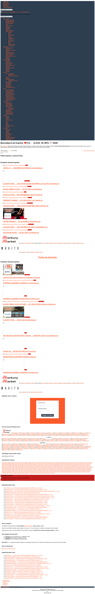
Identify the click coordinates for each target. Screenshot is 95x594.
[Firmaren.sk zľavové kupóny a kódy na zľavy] (40, 439)
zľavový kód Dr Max (71, 467)
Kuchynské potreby (10, 65)
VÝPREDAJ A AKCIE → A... (36, 509)
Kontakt (5, 584)
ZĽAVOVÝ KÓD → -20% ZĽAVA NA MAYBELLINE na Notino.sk (25, 206)
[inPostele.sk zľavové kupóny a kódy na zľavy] (31, 445)
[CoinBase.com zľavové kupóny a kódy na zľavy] (67, 439)
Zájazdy (7, 130)
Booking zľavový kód (57, 466)
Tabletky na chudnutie (13, 75)
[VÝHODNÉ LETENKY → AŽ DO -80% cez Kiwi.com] (16, 573)
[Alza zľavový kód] (20, 243)
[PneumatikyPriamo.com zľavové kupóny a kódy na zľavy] (69, 446)
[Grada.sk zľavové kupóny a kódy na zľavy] (78, 446)
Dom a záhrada (6, 59)
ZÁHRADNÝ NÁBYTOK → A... (44, 510)
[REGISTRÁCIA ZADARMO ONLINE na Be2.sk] (15, 354)
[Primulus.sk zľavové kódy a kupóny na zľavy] (86, 435)
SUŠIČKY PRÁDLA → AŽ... (35, 576)
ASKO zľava (15, 468)
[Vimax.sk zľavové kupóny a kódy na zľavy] (63, 443)
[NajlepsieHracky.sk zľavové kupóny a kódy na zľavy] (56, 445)
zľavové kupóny (82, 471)
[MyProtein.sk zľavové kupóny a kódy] (75, 433)
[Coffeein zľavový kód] (40, 252)
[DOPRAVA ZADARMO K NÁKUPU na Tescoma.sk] (18, 280)
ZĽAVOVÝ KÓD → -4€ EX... (41, 489)
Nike (9, 42)
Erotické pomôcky (10, 138)
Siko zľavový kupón (22, 470)
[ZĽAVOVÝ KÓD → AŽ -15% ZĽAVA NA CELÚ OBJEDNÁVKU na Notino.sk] (22, 494)
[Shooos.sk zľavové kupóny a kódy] (68, 434)
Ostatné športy (9, 100)
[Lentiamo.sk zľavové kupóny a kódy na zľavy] (60, 446)
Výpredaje (5, 5)
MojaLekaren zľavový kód (66, 470)
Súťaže (4, 582)
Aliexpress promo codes (41, 467)
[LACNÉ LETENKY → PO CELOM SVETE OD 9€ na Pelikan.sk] (19, 574)
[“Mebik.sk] (67, 448)
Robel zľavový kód (70, 469)
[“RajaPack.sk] (77, 448)
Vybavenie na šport (10, 94)
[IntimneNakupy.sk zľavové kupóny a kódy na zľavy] (15, 445)
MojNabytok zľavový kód (59, 464)
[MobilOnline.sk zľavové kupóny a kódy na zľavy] (39, 445)
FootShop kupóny (75, 466)
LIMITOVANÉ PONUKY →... (42, 507)
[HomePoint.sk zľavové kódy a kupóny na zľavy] (18, 439)
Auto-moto (5, 101)
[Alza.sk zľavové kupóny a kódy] (88, 433)
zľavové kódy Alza (28, 464)
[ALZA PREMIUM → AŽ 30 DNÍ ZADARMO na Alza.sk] (17, 578)
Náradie (7, 66)
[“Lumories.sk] (81, 447)
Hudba (7, 124)
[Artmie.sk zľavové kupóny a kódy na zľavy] (39, 440)
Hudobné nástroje (10, 125)
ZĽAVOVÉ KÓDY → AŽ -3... (53, 491)
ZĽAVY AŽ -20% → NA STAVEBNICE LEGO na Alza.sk (22, 195)
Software (8, 58)
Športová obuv (9, 92)
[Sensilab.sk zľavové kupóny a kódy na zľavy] (26, 447)
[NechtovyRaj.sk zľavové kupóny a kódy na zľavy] (51, 440)
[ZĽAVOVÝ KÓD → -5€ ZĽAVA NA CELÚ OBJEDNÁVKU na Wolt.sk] (20, 499)
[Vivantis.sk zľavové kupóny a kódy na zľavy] (57, 447)
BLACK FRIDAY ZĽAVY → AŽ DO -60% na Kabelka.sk (22, 189)
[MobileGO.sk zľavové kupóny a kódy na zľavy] (47, 439)
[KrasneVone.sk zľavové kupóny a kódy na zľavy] (57, 443)
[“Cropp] (72, 448)
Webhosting (8, 139)
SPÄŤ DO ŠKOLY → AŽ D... (39, 518)
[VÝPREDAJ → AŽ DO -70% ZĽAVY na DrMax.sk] (16, 515)
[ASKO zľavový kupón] (30, 243)
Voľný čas (5, 128)
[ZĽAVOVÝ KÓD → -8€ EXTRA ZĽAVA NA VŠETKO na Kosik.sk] (19, 500)
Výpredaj (29, 186)
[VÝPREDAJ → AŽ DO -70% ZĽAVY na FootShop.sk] (16, 571)
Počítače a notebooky (11, 50)
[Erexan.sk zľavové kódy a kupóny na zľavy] (11, 439)
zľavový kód (35, 473)
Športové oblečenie (10, 90)
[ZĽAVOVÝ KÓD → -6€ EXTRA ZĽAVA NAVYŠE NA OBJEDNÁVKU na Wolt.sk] (23, 496)
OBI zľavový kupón (16, 471)
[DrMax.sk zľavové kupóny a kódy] (69, 433)
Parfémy (8, 27)
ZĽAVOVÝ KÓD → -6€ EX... (48, 496)
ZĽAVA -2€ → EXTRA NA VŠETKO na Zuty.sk (19, 351)
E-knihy (7, 126)
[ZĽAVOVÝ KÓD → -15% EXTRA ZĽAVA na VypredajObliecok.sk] (19, 502)
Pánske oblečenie (10, 21)
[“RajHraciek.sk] (20, 448)
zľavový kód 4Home (80, 463)
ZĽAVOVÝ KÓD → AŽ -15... (46, 494)
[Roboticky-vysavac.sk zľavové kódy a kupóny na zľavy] (13, 435)
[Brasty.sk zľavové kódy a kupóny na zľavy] (30, 435)
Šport (4, 88)
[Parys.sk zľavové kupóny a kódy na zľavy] (53, 439)
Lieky (7, 77)
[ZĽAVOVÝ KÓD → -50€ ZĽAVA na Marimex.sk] (13, 317)
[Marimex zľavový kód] (62, 243)
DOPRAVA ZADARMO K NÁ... (33, 492)
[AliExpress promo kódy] (43, 243)
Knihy (7, 123)
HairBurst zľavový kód (54, 470)
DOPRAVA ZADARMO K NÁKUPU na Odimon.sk (20, 372)
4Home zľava (60, 468)
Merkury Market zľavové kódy (68, 463)
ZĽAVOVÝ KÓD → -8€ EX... (41, 500)
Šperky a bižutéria (10, 30)
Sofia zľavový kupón (6, 469)
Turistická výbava (10, 93)
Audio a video (9, 54)
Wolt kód (20, 468)
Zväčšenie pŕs (11, 74)
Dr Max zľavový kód (16, 469)
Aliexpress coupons (81, 467)
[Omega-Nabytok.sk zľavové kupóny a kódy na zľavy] (61, 440)
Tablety (7, 51)
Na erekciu (8, 85)
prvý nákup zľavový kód (43, 473)
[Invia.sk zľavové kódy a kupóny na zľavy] (86, 438)
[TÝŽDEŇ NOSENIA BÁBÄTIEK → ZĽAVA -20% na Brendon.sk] (19, 517)
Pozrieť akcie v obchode (88, 150)
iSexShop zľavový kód (80, 469)
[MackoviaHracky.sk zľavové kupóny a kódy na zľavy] (7, 446)
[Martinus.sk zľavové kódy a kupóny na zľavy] (73, 438)
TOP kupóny (6, 2)
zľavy (30, 473)
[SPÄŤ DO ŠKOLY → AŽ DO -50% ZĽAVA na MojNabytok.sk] (18, 518)
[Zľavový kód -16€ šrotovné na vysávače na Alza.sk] (13, 274)
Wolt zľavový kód (16, 466)
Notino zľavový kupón (30, 467)
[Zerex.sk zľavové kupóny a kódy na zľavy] (51, 447)
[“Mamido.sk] (5, 448)
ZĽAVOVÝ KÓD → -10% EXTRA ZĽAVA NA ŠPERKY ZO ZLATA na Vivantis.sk (31, 184)
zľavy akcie (52, 473)
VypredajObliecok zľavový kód (70, 468)
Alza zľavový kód (67, 466)
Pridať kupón (6, 580)
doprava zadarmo (17, 473)
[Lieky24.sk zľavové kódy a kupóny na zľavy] (59, 435)
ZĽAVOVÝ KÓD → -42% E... (43, 513)
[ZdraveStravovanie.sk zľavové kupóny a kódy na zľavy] (71, 440)
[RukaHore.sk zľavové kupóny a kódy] (62, 433)
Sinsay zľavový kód (25, 471)
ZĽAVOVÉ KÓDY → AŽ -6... (48, 497)
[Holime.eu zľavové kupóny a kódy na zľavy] (83, 439)
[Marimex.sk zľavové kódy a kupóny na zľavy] (5, 435)
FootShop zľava (52, 463)
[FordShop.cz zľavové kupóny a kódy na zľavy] (24, 446)
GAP (9, 36)
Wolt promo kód (81, 462)
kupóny (88, 471)
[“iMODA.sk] (4, 449)
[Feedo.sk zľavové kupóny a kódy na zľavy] (19, 440)
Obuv (7, 24)
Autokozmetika (9, 104)
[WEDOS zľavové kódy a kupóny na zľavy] (64, 435)
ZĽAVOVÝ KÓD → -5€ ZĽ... (43, 499)
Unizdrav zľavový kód (49, 464)
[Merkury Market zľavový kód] (10, 243)
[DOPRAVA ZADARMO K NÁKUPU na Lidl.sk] (15, 492)
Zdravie (5, 72)
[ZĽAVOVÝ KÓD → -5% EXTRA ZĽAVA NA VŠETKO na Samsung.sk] (20, 505)
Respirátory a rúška (12, 80)
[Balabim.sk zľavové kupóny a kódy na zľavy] (80, 440)
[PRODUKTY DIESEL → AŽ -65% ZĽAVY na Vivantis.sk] (15, 197)
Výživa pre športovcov (11, 99)
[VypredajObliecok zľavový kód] (55, 243)
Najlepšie (5, 1)
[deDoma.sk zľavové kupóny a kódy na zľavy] (33, 440)
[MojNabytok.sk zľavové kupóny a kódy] (15, 433)
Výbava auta (8, 107)
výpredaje (4, 473)
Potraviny (8, 136)
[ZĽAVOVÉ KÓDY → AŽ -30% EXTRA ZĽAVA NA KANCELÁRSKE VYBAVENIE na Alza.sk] (25, 491)
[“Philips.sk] (87, 447)
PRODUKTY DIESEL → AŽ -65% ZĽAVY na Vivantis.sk (23, 200)
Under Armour (11, 45)
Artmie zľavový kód (43, 471)
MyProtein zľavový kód (38, 464)
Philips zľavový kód (76, 470)
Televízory (8, 49)
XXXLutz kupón (26, 468)
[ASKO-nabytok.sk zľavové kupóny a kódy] (31, 433)
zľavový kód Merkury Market (8, 462)
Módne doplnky (9, 25)
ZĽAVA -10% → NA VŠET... (35, 512)
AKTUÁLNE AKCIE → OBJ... (41, 504)
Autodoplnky (8, 110)
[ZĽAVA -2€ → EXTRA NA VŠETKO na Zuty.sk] (13, 348)
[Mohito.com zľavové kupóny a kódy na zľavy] (83, 433)
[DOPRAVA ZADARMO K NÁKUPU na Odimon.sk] (13, 369)
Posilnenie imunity (10, 79)
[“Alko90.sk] (19, 449)
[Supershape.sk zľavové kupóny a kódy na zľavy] (43, 443)
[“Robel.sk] (68, 447)
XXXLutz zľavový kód (43, 463)
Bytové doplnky (9, 63)
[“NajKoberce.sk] (60, 448)
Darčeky (8, 117)
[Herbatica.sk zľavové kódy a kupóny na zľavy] (25, 439)
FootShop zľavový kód (9, 464)
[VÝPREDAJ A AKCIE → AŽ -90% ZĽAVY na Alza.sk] (16, 509)
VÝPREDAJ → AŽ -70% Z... (36, 488)
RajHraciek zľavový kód (72, 471)
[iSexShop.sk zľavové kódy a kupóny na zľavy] (80, 438)
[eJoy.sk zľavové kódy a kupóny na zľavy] (80, 435)
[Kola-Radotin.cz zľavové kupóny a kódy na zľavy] (6, 447)
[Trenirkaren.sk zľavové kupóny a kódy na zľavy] (84, 443)
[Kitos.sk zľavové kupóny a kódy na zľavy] (30, 443)
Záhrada (8, 71)
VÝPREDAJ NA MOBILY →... (36, 569)
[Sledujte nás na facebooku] (8, 548)
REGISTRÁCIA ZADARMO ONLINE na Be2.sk (19, 357)
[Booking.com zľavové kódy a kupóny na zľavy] (55, 438)
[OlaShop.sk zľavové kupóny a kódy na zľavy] (45, 447)
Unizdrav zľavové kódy (60, 469)
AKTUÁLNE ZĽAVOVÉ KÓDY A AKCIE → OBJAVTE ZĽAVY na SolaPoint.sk (30, 335)
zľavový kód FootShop (30, 462)
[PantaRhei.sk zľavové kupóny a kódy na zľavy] (25, 440)
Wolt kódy (33, 468)
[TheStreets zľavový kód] (81, 243)
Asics (9, 33)
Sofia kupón (82, 466)
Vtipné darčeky (9, 120)
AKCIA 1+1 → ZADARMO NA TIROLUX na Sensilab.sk (22, 168)
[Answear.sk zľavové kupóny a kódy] (13, 434)
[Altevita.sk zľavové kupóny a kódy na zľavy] (16, 443)
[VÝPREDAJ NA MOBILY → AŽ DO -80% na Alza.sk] (16, 569)
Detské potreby (9, 95)
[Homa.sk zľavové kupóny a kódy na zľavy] (19, 447)
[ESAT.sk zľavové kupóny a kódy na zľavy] (21, 438)
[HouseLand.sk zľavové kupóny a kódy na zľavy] (24, 445)
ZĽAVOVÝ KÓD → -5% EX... (43, 505)
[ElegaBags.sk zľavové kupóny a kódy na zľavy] (46, 446)
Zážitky (7, 116)
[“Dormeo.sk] (53, 448)
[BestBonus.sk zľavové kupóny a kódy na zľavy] (47, 445)
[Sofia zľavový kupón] (66, 243)
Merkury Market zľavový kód (31, 463)
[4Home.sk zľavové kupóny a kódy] (51, 433)
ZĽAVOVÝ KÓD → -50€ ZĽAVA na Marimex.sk (19, 320)
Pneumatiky (8, 102)
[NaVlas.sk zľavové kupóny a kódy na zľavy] (40, 446)
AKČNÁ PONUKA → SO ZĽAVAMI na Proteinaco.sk (21, 221)
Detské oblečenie (10, 22)
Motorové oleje (9, 111)
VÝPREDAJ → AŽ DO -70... (34, 515)
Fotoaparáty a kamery (11, 56)
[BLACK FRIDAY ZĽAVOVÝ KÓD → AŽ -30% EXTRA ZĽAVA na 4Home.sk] (21, 301)
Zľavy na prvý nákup (7, 7)
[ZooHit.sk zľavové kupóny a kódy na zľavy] (74, 445)
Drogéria (8, 29)
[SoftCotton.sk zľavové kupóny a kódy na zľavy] (59, 439)
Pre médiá (5, 583)
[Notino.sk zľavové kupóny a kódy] (56, 433)
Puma (9, 43)
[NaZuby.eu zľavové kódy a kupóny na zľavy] (5, 439)
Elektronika (5, 46)
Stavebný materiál (10, 67)
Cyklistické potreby (10, 97)
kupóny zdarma (25, 473)
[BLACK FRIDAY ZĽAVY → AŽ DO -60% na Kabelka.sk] (15, 186)
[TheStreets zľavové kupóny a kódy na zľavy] (49, 434)
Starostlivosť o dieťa (10, 87)
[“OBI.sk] (10, 448)
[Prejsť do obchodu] (4, 146)
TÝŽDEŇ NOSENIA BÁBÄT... (41, 517)
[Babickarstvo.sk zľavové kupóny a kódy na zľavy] (14, 438)
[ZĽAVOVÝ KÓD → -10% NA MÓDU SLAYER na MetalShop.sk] (15, 224)
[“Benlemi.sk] (74, 447)
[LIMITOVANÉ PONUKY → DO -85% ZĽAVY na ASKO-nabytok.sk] (19, 507)
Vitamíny (8, 78)
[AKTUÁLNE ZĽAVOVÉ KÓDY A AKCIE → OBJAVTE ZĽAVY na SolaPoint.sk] (13, 332)
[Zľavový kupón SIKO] (29, 252)
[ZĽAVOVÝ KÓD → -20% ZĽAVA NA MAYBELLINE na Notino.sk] (15, 203)
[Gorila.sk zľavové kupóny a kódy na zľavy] (44, 440)
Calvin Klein (11, 35)
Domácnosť (8, 61)
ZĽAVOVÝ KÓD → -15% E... (41, 502)
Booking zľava (81, 468)
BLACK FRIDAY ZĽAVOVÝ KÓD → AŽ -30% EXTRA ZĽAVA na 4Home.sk (29, 304)
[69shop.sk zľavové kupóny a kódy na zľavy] (5, 443)
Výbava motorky (9, 114)
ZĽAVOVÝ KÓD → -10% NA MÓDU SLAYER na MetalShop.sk (25, 227)
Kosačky (8, 70)
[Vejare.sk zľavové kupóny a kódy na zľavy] (42, 438)
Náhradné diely (9, 109)
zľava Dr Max (8, 466)
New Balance (11, 40)
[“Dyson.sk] (41, 448)
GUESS (10, 37)
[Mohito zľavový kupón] (10, 252)
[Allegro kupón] (48, 243)
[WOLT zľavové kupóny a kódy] (25, 434)
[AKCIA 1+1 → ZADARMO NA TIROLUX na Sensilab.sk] (14, 165)
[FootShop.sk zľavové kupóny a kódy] (23, 433)
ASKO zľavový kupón (72, 462)
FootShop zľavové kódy (52, 462)
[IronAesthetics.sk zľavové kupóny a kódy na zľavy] (16, 446)
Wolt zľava (58, 463)
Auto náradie (11, 108)
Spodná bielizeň (9, 23)
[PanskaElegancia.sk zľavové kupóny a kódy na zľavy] (66, 445)
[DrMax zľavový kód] (76, 243)
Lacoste (10, 39)
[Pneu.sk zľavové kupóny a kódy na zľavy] (10, 443)
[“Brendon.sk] (28, 448)
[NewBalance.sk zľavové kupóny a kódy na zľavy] (32, 446)
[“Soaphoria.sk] (34, 448)
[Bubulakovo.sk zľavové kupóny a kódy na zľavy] (33, 439)
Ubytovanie (8, 129)
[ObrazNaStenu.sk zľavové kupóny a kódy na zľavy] (23, 443)
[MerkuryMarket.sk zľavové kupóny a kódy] (6, 433)
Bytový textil (8, 64)
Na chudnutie (9, 81)
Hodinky (8, 57)
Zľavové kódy (6, 3)
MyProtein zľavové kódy (26, 469)
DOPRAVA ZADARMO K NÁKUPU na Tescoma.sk (21, 283)
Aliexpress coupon (70, 464)
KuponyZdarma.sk (5, 587)
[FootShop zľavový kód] (25, 243)
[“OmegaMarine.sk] (12, 449)
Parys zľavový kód (53, 471)
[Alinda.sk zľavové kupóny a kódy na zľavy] (86, 440)
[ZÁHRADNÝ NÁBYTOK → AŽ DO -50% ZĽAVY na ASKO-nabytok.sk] (20, 510)
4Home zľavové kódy (52, 467)
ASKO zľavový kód (19, 464)
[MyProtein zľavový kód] (71, 243)
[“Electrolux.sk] (84, 448)
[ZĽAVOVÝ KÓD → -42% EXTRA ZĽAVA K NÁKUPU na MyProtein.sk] (20, 513)
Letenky (7, 132)
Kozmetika (8, 28)
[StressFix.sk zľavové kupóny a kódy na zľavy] (49, 443)
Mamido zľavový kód (6, 471)
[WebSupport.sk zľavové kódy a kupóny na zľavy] (38, 435)
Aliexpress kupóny (62, 462)
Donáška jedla (9, 133)
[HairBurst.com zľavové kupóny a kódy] (5, 434)
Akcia (26, 165)
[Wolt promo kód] (33, 243)
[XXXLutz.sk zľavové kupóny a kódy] (39, 433)
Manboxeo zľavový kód (38, 469)
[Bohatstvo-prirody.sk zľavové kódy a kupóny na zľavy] (72, 435)
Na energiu (8, 82)
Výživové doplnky (10, 73)
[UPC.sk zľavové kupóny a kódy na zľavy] (31, 447)
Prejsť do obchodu (47, 257)
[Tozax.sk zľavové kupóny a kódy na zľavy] (83, 446)
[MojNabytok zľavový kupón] (34, 252)
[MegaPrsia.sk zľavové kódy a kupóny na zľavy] (84, 434)
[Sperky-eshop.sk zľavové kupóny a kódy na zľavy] (35, 438)
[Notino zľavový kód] (21, 252)
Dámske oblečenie (10, 20)
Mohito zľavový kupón (13, 470)
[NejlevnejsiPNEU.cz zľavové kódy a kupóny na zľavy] (65, 438)
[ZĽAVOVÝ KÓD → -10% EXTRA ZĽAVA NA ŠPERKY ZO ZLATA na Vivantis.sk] (13, 180)
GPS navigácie (9, 106)
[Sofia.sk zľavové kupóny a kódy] (45, 433)
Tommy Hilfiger (11, 44)
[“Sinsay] (14, 448)
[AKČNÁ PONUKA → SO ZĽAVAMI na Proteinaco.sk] (13, 218)
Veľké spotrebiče (9, 52)
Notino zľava (21, 463)
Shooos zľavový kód (62, 471)
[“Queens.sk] (47, 448)
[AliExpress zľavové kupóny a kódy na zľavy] (41, 434)
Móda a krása (6, 18)
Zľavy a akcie (6, 6)
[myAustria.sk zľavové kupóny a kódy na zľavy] (27, 438)
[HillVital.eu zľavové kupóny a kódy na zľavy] (36, 443)
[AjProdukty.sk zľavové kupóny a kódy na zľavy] (12, 440)
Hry (6, 121)
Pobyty (7, 131)
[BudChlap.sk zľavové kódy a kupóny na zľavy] (45, 435)
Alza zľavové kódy (36, 466)
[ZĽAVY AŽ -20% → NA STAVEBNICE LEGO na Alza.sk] (13, 192)
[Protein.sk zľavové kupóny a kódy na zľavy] (49, 438)
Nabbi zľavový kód (34, 471)
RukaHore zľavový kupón (46, 466)
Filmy (7, 122)
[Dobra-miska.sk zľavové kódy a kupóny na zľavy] (6, 438)
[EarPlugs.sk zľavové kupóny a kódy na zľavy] (13, 447)
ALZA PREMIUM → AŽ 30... (36, 578)
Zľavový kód (27, 180)
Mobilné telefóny (9, 47)
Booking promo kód (62, 467)
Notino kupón (88, 468)
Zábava (5, 115)
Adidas (10, 32)
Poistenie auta (9, 103)
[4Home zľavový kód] (25, 252)
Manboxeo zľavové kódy (49, 469)
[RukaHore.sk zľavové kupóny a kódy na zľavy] (5, 440)
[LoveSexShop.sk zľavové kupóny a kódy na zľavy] (6, 445)
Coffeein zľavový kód (32, 470)
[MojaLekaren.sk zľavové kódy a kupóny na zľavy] (24, 435)
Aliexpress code (8, 468)
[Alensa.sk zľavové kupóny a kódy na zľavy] (77, 443)
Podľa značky (9, 31)
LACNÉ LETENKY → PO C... (41, 574)
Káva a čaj (8, 135)
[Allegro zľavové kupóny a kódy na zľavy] (62, 434)
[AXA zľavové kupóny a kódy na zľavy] (32, 434)
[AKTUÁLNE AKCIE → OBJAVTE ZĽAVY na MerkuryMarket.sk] (19, 504)
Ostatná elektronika (10, 53)
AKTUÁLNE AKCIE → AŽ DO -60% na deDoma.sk (21, 232)
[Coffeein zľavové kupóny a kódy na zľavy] (56, 434)
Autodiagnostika (9, 113)
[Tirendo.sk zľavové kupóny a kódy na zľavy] (53, 446)
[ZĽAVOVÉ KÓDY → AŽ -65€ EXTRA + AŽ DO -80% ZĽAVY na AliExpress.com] (23, 497)
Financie (8, 68)
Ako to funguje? (6, 581)
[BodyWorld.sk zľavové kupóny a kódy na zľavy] (38, 447)
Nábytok (8, 60)
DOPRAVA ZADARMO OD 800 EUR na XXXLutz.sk (21, 299)
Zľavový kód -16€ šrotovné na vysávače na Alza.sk (21, 277)
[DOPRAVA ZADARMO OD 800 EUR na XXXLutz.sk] (13, 295)
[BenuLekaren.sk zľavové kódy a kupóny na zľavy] (76, 434)
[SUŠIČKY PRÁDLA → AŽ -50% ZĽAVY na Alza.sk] (16, 576)
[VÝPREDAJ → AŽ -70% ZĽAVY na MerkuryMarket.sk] (17, 488)
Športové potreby (10, 89)
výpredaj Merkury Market (41, 462)
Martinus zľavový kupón (43, 470)
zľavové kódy (10, 473)
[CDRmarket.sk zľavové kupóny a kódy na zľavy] (71, 443)
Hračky (7, 118)
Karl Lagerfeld (11, 38)
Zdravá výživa (9, 86)
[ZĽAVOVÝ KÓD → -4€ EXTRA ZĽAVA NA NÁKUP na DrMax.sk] (19, 489)
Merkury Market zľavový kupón (11, 463)
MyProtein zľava (11, 467)
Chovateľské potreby (10, 137)
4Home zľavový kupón (51, 468)
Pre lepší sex (9, 83)
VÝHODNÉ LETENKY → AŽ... (37, 573)
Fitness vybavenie (10, 96)
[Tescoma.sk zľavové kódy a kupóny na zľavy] (52, 435)
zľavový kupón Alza (19, 462)
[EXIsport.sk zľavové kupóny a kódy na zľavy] (81, 445)
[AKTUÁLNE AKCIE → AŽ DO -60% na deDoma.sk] (15, 229)
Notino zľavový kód (79, 464)
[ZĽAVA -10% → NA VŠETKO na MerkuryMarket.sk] (16, 512)
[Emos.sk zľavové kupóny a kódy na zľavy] (88, 446)
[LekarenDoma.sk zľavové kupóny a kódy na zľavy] (75, 439)
